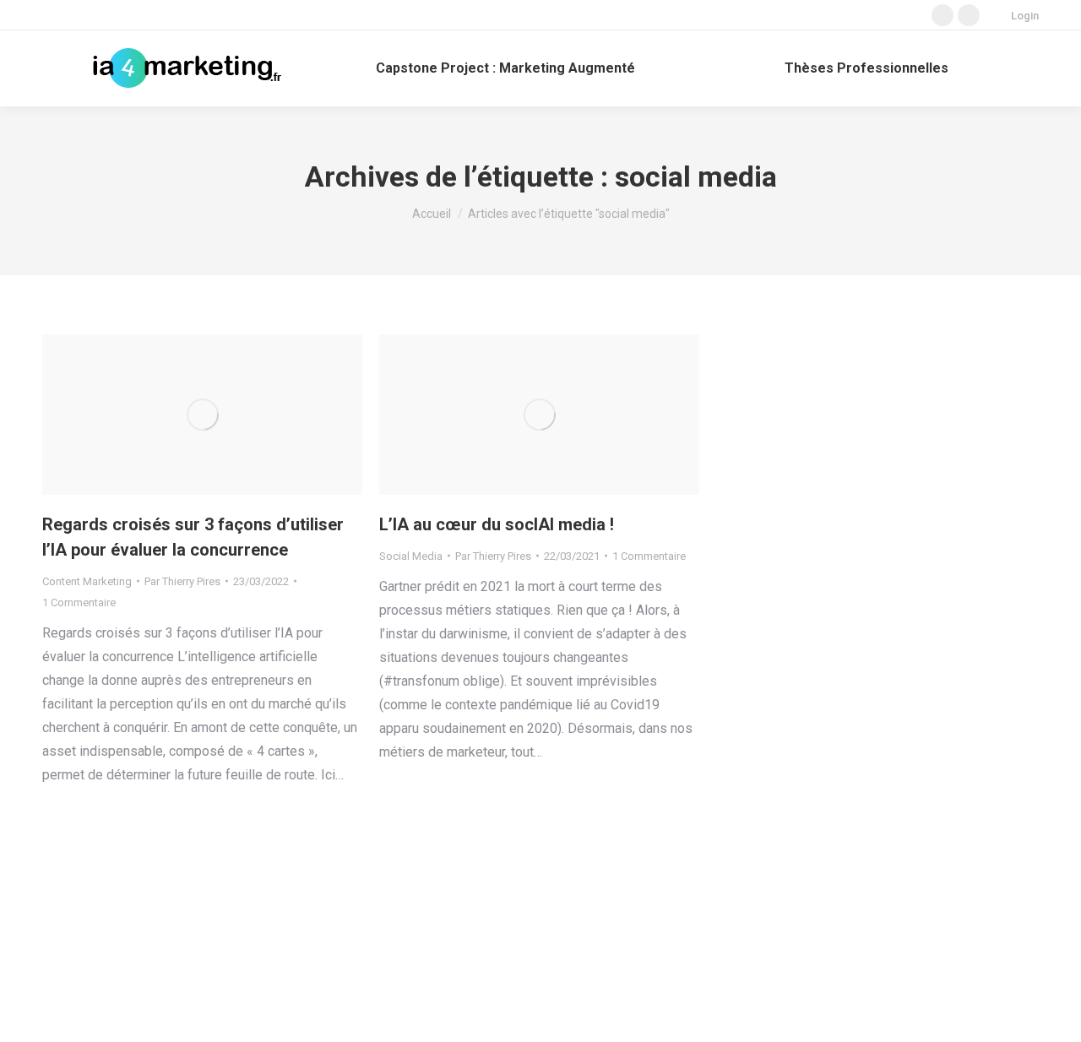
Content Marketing (87, 581)
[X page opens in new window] (942, 15)
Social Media (411, 556)
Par (182, 581)
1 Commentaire (79, 602)
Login (1025, 15)
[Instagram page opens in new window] (969, 15)
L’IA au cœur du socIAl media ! (496, 524)
